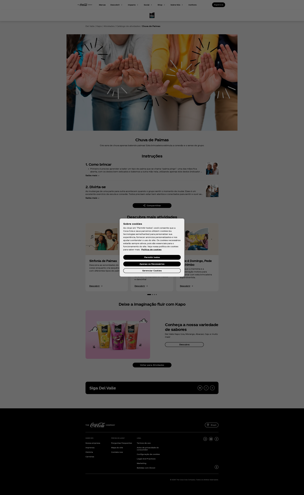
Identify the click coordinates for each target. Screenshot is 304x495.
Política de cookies (151, 249)
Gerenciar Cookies (152, 270)
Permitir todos (152, 257)
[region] (152, 247)
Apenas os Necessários (152, 264)
